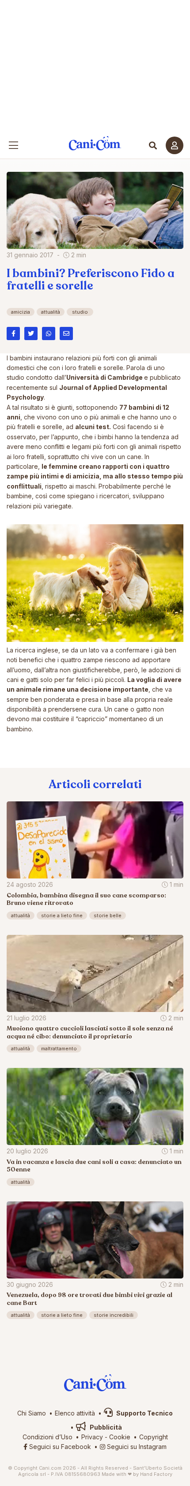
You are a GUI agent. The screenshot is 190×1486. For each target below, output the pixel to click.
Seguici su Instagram (136, 1446)
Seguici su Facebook (59, 1446)
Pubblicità (105, 1427)
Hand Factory (156, 1474)
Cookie (119, 1437)
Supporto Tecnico (144, 1413)
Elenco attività (75, 1413)
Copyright (153, 1437)
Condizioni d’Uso (47, 1437)
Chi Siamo (31, 1413)
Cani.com (95, 143)
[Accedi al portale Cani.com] (174, 145)
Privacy (92, 1437)
